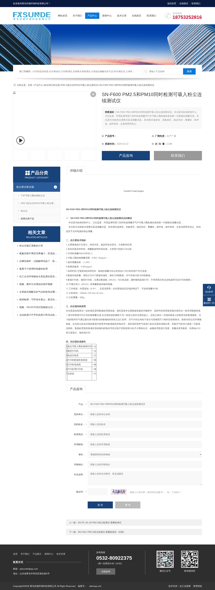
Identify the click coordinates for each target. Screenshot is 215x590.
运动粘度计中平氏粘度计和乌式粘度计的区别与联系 (38, 315)
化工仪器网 (185, 586)
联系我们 (196, 3)
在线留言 (183, 3)
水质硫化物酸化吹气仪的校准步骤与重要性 (38, 291)
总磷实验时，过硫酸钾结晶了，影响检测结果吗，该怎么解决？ (38, 261)
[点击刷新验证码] (119, 491)
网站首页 (62, 15)
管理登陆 (197, 586)
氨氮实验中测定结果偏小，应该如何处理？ (38, 253)
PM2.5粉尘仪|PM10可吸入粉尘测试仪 (79, 85)
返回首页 (171, 3)
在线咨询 (105, 571)
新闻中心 (107, 15)
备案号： (82, 586)
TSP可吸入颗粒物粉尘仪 (33, 195)
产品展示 (37, 554)
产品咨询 (126, 156)
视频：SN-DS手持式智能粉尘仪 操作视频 (38, 307)
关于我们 (77, 15)
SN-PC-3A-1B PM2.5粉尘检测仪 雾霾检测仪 (99, 522)
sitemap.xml (95, 586)
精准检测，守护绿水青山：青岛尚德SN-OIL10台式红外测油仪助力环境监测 (38, 299)
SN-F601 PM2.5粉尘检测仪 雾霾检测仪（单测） (101, 532)
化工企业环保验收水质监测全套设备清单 (38, 276)
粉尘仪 (24, 211)
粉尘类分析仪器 (52, 85)
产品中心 (92, 15)
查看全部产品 (27, 218)
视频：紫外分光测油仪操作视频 (35, 284)
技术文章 (122, 15)
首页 (30, 85)
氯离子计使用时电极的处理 (33, 268)
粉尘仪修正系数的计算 (31, 245)
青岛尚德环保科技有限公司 (35, 3)
